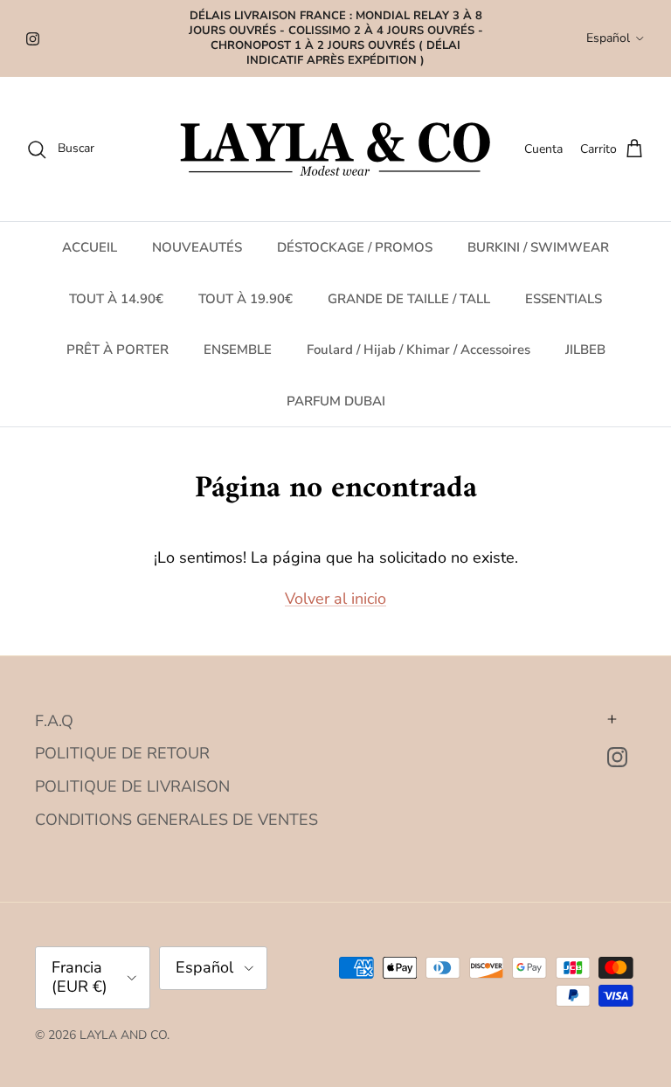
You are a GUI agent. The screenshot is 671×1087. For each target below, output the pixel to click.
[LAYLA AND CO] (336, 149)
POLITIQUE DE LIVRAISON (132, 786)
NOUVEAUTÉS (197, 247)
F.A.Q (54, 720)
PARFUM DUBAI (336, 401)
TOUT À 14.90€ (116, 299)
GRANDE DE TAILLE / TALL (409, 299)
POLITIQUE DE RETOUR (122, 753)
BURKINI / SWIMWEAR (538, 247)
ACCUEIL (89, 247)
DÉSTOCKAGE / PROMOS (354, 247)
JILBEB (585, 349)
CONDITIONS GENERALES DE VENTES (176, 819)
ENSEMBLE (238, 349)
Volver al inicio (335, 598)
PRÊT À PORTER (117, 349)
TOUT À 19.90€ (245, 299)
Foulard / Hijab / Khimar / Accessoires (418, 349)
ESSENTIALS (563, 299)
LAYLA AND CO (123, 1035)
